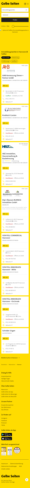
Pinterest (4, 423)
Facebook (4, 420)
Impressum (4, 463)
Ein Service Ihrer (8, 481)
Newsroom (4, 389)
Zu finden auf (6, 415)
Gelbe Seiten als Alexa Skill (8, 396)
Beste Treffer (6, 57)
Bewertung (15, 57)
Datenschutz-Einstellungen (9, 466)
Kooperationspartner (7, 405)
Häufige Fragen (5, 379)
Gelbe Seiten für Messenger (9, 394)
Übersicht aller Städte (7, 381)
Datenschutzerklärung (16, 463)
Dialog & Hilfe (6, 373)
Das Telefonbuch (6, 407)
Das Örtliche (4, 410)
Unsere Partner (6, 401)
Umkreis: (5, 26)
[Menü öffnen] (28, 4)
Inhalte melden (5, 469)
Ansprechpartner (6, 376)
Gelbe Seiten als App (7, 392)
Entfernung (5, 61)
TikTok (3, 425)
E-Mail (6, 86)
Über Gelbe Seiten (7, 386)
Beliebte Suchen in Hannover (9, 358)
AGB (20, 466)
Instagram (4, 418)
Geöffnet (14, 61)
